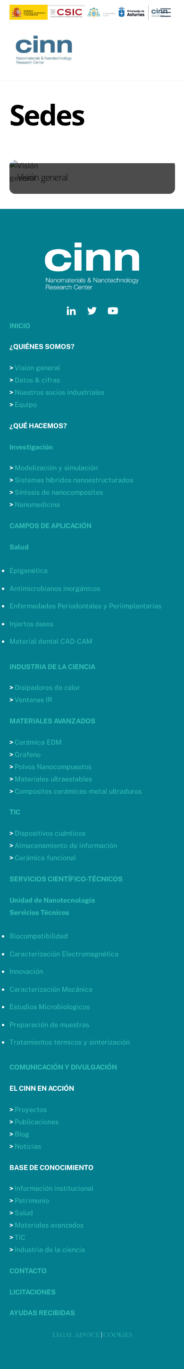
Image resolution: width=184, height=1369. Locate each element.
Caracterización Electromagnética (63, 954)
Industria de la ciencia (50, 1249)
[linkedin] (71, 309)
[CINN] (44, 68)
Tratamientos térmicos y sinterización (69, 1042)
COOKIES (117, 1335)
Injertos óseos (31, 624)
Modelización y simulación (56, 468)
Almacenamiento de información (66, 845)
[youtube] (112, 309)
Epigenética (28, 570)
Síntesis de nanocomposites (59, 492)
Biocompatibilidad (38, 936)
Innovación (26, 971)
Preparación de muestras (49, 1025)
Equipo (26, 404)
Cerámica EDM (38, 742)
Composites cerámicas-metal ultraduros (78, 791)
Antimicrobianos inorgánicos (54, 588)
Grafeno (28, 754)
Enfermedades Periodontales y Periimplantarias (85, 606)
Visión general (37, 368)
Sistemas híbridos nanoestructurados (74, 480)
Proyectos (31, 1109)
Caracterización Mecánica (50, 989)
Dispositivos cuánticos (50, 833)
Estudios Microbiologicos (49, 1007)
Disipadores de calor (47, 687)
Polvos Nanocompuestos (53, 767)
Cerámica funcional (45, 858)
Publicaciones (37, 1122)
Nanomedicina (37, 504)
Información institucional (54, 1188)
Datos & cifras (37, 380)
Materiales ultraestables (53, 779)
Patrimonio (32, 1200)
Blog (22, 1134)
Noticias (28, 1146)
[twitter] (92, 309)
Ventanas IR (33, 700)
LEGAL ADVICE (76, 1335)
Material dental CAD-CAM (50, 641)
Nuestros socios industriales (59, 392)
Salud (24, 1213)
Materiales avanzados (49, 1225)
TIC (20, 1237)
